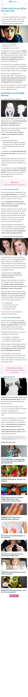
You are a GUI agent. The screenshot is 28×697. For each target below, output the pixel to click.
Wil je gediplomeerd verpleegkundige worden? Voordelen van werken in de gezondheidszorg (13, 461)
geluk (24, 80)
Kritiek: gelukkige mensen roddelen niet (14, 184)
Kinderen (3, 570)
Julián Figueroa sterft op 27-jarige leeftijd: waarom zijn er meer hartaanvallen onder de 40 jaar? (12, 499)
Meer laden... (14, 596)
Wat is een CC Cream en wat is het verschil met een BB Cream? (12, 554)
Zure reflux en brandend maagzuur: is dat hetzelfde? (13, 536)
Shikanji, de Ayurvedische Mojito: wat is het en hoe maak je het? (13, 591)
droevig (15, 203)
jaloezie (22, 339)
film (14, 305)
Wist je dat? (4, 552)
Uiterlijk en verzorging (7, 458)
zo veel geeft (9, 295)
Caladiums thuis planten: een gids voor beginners (13, 480)
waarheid (3, 408)
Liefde (2, 5)
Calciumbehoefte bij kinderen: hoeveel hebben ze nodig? (13, 573)
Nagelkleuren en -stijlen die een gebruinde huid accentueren (11, 518)
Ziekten (3, 496)
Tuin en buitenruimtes (6, 477)
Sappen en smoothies (6, 589)
